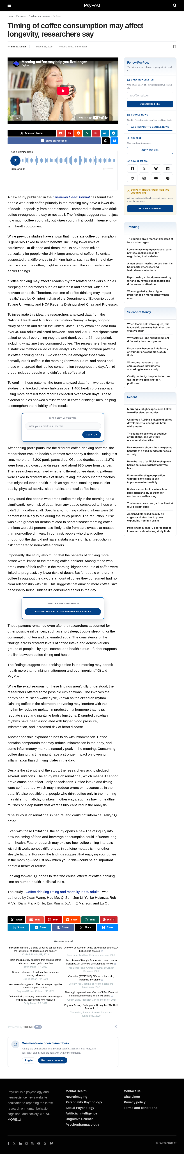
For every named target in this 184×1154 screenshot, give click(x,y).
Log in (29, 1060)
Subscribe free (150, 104)
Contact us (132, 1091)
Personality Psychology (84, 1102)
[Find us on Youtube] (38, 1143)
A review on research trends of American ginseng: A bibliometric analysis (91, 949)
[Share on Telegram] (114, 133)
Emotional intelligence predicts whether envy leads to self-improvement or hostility (146, 479)
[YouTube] (156, 178)
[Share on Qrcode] (69, 133)
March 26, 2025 (44, 46)
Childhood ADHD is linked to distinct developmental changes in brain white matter (149, 423)
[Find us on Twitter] (14, 1143)
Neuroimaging (76, 1096)
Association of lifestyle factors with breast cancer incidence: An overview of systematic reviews (91, 962)
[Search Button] (174, 5)
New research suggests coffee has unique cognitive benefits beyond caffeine (35, 986)
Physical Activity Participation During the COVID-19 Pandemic (91, 1007)
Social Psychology (80, 1108)
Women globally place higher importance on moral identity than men (148, 295)
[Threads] (132, 178)
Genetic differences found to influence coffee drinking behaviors (35, 974)
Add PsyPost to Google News (150, 127)
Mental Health (76, 1091)
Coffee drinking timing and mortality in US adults (62, 892)
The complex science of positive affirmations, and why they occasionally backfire (147, 437)
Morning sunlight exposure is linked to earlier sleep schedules (149, 410)
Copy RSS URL (150, 150)
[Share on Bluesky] (114, 140)
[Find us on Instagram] (26, 1143)
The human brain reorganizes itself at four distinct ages (150, 240)
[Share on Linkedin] (105, 133)
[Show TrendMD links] (116, 1026)
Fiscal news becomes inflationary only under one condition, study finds (147, 352)
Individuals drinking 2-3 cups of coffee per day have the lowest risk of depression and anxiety (35, 949)
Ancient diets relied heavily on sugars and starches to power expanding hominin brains (145, 517)
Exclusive (21, 16)
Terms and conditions (140, 1108)
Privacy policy (135, 1102)
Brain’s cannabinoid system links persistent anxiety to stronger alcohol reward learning (147, 493)
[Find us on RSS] (32, 1143)
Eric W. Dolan (18, 46)
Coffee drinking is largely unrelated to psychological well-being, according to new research (35, 998)
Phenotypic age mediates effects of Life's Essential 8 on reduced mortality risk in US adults (91, 994)
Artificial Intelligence (81, 1113)
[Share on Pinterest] (96, 133)
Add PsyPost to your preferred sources (63, 611)
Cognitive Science (79, 1119)
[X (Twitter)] (144, 168)
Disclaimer (132, 1096)
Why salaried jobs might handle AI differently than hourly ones (148, 339)
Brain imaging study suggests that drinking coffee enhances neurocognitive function (35, 961)
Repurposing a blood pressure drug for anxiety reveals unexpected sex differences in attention (149, 281)
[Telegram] (168, 178)
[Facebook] (132, 168)
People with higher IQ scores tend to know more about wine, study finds (149, 529)
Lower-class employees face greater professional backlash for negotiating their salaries (149, 253)
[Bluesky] (156, 168)
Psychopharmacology (39, 16)
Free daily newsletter (63, 418)
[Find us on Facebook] (8, 1143)
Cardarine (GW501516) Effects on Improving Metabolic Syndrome (91, 978)
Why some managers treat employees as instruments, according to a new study (143, 366)
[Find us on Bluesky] (51, 1144)
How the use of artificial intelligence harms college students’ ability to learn (149, 465)
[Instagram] (144, 178)
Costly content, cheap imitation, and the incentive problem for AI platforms (149, 380)
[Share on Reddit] (78, 133)
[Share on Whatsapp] (87, 133)
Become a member (52, 1060)
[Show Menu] (9, 5)
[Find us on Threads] (45, 1144)
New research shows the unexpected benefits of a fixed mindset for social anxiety (149, 451)
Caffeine (57, 16)
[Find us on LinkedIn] (20, 1143)
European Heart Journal (71, 197)
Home (10, 16)
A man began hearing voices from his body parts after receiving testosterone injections (150, 267)
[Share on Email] (61, 133)
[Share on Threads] (106, 140)
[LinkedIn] (168, 168)
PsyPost (92, 5)
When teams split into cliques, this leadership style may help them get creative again (148, 327)
